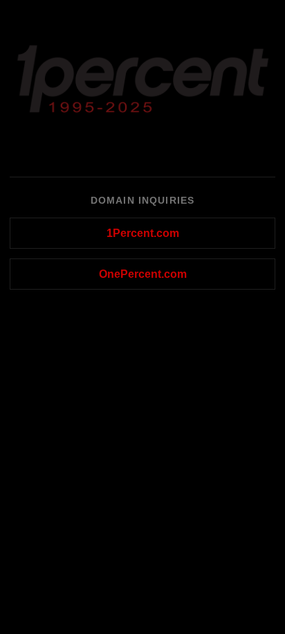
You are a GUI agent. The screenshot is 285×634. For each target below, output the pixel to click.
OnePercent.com (143, 273)
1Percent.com (143, 233)
